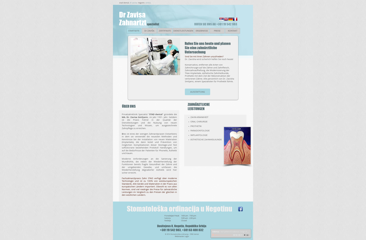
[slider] (248, 235)
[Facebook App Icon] (240, 209)
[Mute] (244, 235)
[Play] (213, 235)
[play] (173, 73)
